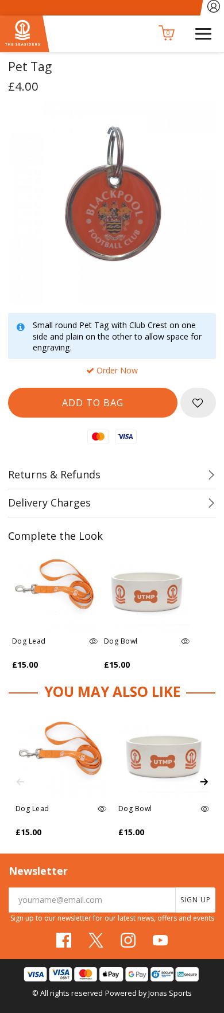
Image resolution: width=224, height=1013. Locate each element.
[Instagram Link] (128, 940)
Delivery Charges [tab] (49, 502)
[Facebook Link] (63, 940)
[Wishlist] (198, 403)
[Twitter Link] (95, 940)
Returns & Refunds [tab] (54, 474)
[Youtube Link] (160, 940)
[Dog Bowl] (147, 591)
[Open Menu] (203, 32)
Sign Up (195, 900)
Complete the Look (55, 536)
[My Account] (214, 7)
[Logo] (24, 33)
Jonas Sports (170, 993)
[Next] (204, 781)
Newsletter (38, 871)
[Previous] (20, 781)
